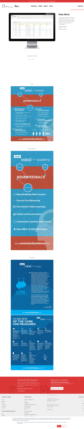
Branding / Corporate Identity (30, 404)
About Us (4, 404)
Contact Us (4, 406)
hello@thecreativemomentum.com (24, 388)
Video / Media (27, 407)
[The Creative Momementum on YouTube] (83, 406)
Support (3, 407)
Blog (3, 413)
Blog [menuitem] (51, 6)
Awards (3, 415)
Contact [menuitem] (80, 6)
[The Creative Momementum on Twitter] (83, 403)
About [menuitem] (46, 6)
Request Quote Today (57, 388)
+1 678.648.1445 (21, 391)
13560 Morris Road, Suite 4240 (53, 399)
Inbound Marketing (28, 411)
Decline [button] (64, 426)
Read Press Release (51, 1)
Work (3, 402)
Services (3, 401)
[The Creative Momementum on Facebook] (83, 401)
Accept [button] (59, 426)
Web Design (61, 29)
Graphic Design (27, 406)
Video (65, 29)
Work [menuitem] (40, 6)
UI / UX (25, 401)
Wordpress (26, 402)
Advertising (26, 412)
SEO (25, 409)
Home (3, 399)
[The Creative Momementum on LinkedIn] (83, 408)
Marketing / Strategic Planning (30, 414)
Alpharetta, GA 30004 (51, 400)
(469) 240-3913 (50, 409)
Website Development (28, 399)
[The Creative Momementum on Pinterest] (83, 410)
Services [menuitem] (34, 6)
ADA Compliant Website (29, 416)
